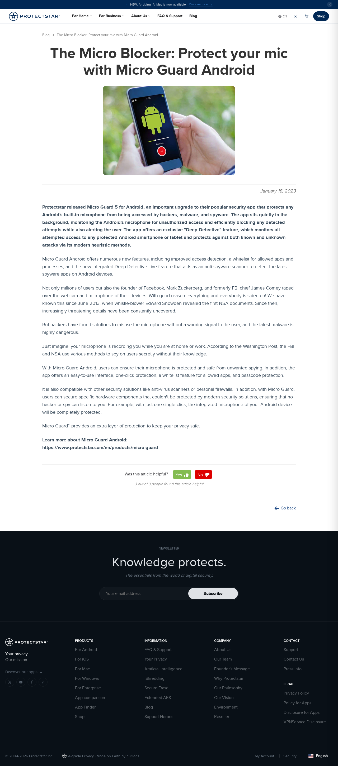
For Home (80, 15)
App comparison (90, 698)
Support (291, 650)
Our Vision (224, 698)
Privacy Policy (296, 693)
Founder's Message (232, 669)
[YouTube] (20, 682)
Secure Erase (156, 688)
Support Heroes (158, 717)
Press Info (293, 669)
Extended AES (157, 698)
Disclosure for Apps (302, 712)
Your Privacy (155, 659)
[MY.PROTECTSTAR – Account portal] (295, 16)
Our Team (223, 659)
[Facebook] (31, 682)
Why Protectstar (228, 678)
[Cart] (306, 16)
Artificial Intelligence (163, 669)
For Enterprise (88, 688)
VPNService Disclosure (305, 722)
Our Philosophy (228, 688)
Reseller (221, 717)
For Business (110, 15)
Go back (288, 508)
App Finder (85, 707)
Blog (193, 15)
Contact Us (294, 659)
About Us (139, 15)
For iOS (82, 659)
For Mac (82, 669)
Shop (321, 16)
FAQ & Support (169, 15)
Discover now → (201, 4)
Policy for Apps (297, 703)
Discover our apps (24, 672)
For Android (86, 650)
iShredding (154, 678)
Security (290, 756)
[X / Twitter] (9, 682)
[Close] (329, 4)
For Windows (87, 678)
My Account (264, 756)
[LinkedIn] (43, 682)
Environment (226, 707)
